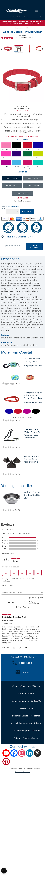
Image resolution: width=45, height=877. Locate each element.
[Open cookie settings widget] (4, 871)
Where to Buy (18, 686)
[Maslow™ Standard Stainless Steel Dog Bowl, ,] (11, 499)
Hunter (27, 158)
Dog (16, 28)
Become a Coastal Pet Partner (26, 716)
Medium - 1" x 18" (12, 178)
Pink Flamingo (27, 167)
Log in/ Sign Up (33, 686)
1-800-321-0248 (25, 663)
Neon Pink (6, 158)
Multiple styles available (33, 366)
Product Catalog (30, 738)
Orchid (6, 166)
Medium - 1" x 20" (33, 178)
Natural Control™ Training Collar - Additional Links (32, 459)
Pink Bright (6, 149)
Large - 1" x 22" (11, 186)
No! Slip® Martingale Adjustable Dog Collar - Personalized (33, 395)
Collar (27, 28)
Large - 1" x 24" (33, 186)
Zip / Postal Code (11, 246)
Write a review (27, 38)
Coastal (21, 28)
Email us (25, 672)
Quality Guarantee (20, 701)
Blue (37, 149)
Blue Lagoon (17, 166)
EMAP (30, 708)
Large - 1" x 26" (22, 193)
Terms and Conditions (22, 772)
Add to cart (27, 212)
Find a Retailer (34, 246)
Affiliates (36, 731)
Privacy (37, 723)
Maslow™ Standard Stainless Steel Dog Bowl (32, 495)
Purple (17, 158)
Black (17, 149)
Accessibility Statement (21, 723)
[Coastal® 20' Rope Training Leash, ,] (11, 365)
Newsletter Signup (21, 731)
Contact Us (35, 701)
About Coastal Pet (26, 693)
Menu (36, 10)
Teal (38, 166)
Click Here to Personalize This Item (22, 136)
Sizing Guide (22, 110)
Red (27, 149)
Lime (38, 158)
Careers (22, 708)
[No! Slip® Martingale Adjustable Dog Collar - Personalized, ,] (11, 399)
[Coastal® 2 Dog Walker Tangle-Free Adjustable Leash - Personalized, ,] (11, 436)
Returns (17, 738)
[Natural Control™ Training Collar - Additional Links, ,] (11, 463)
